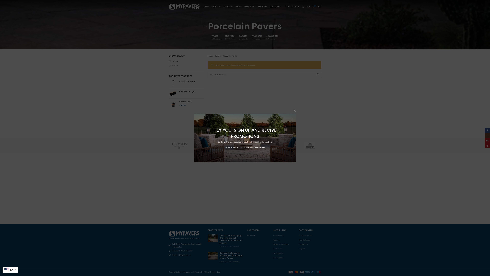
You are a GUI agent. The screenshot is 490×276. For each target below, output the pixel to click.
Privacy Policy (259, 147)
